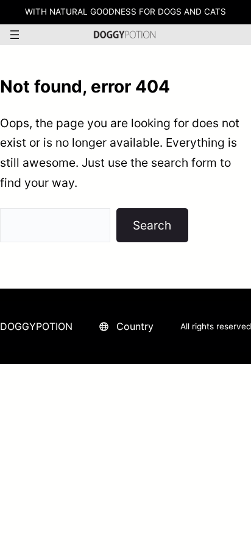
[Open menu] (14, 34)
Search (152, 225)
